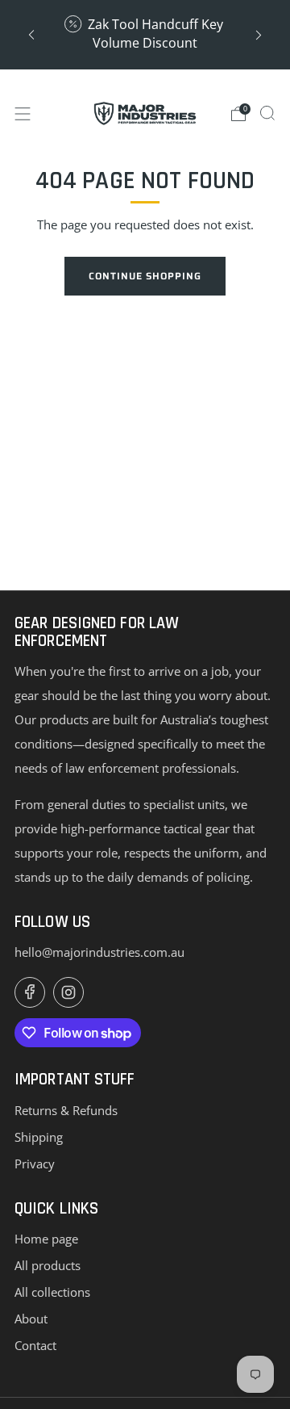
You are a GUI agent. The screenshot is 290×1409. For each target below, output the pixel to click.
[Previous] (31, 34)
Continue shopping (145, 275)
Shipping (38, 1137)
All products (47, 1265)
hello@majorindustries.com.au (99, 952)
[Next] (258, 34)
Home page (46, 1239)
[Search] (267, 113)
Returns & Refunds (66, 1110)
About (31, 1318)
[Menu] (22, 114)
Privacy (34, 1163)
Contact (35, 1345)
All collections (52, 1292)
